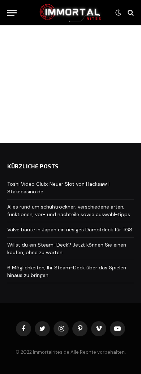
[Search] (130, 13)
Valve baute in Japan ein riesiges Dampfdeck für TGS (69, 229)
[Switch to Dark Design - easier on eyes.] (118, 12)
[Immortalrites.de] (70, 12)
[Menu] (12, 13)
